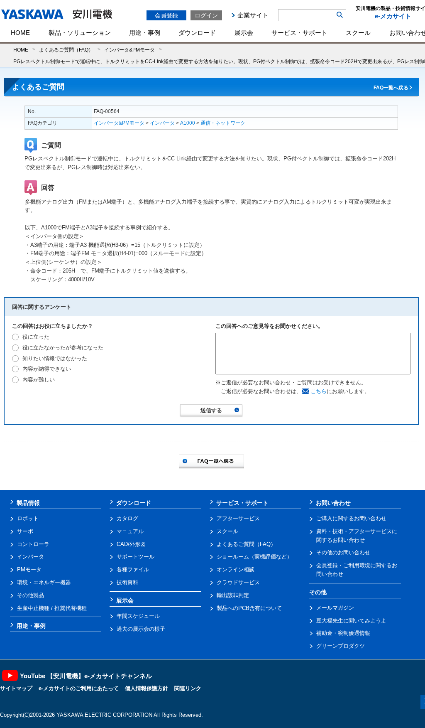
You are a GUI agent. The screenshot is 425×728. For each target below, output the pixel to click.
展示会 (243, 32)
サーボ (25, 531)
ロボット (28, 518)
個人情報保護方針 (146, 688)
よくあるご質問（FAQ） (66, 49)
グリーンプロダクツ (340, 646)
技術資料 (127, 582)
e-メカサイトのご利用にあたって (79, 688)
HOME (20, 32)
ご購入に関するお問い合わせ (351, 518)
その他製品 (30, 595)
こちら (318, 391)
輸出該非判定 (233, 595)
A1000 (187, 123)
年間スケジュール (138, 616)
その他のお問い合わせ (343, 552)
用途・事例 (144, 32)
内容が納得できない (46, 369)
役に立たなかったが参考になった (62, 347)
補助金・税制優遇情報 (343, 633)
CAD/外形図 (131, 544)
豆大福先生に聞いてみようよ (351, 620)
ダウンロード (197, 32)
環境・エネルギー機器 (44, 582)
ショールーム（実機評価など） (254, 556)
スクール (358, 32)
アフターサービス (238, 518)
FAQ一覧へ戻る (391, 88)
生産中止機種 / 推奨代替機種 (52, 608)
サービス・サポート (299, 32)
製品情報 (28, 502)
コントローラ (33, 544)
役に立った (35, 337)
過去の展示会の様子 (141, 629)
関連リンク (187, 688)
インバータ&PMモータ (129, 49)
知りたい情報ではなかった (54, 358)
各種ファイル (133, 569)
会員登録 (166, 15)
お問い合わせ (333, 502)
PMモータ (29, 569)
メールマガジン (335, 608)
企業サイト (253, 15)
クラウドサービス (238, 582)
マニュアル (130, 531)
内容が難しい (38, 379)
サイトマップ (16, 688)
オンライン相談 (235, 569)
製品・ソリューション (80, 32)
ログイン (206, 15)
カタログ (127, 518)
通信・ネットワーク (222, 123)
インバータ (162, 123)
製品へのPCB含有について (249, 608)
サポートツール (135, 556)
